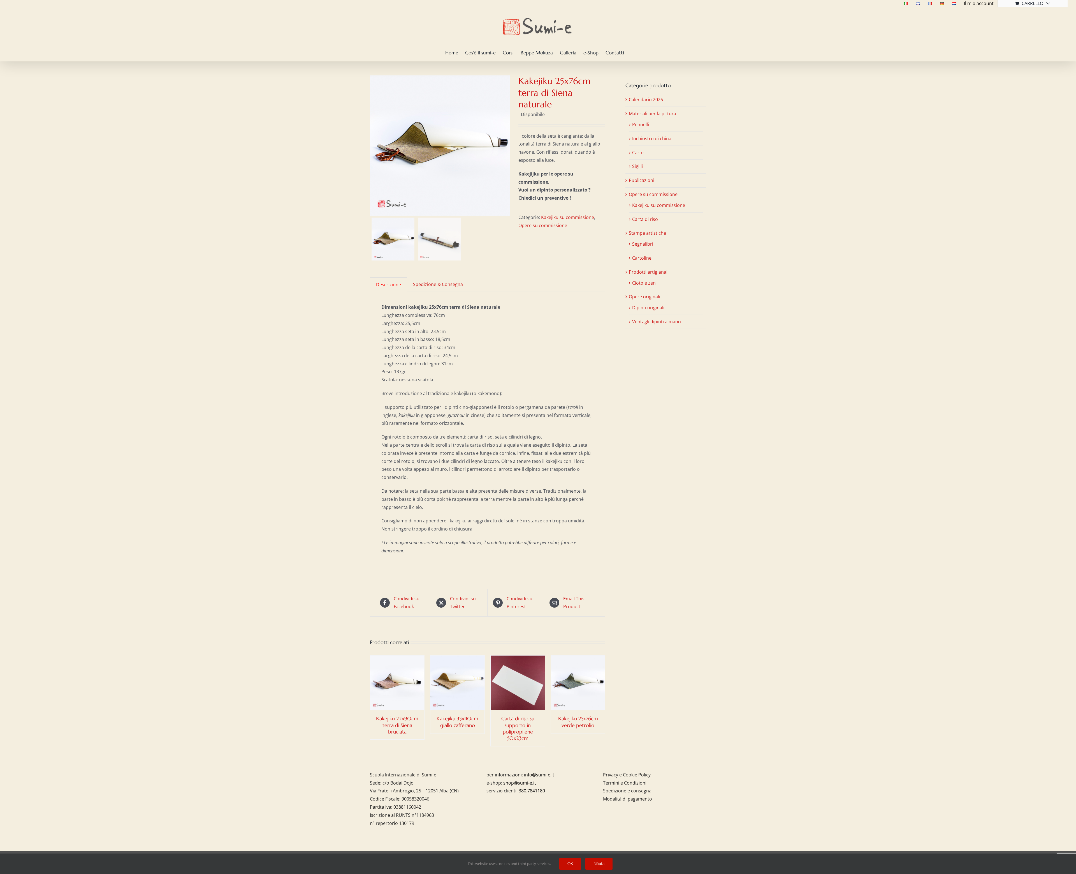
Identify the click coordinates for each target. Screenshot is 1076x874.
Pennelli (640, 124)
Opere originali (644, 297)
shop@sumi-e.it (519, 783)
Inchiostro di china (651, 138)
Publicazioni (641, 180)
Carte (638, 152)
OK (570, 863)
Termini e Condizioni (624, 783)
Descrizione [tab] (388, 285)
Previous (374, 145)
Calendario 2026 (646, 99)
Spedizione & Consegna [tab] (438, 284)
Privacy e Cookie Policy (627, 775)
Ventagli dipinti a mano (656, 322)
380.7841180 (532, 791)
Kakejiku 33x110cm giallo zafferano (457, 721)
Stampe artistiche (647, 233)
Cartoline (641, 258)
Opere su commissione (542, 225)
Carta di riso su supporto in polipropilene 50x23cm (517, 728)
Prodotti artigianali (649, 272)
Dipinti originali (648, 308)
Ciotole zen (644, 283)
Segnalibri (642, 244)
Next (506, 145)
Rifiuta (598, 863)
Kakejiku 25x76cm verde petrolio (578, 721)
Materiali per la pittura (652, 113)
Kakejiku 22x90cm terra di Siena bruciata (397, 725)
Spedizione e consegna (627, 791)
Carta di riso (645, 219)
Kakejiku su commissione (567, 217)
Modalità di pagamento (627, 799)
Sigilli (637, 166)
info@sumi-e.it (539, 775)
